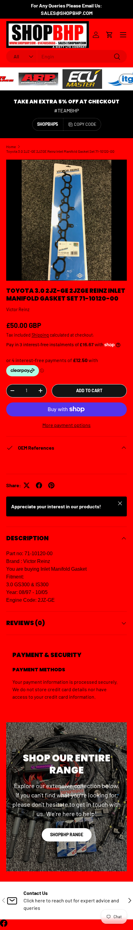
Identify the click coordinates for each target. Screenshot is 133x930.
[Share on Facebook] (39, 485)
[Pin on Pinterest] (51, 485)
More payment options (66, 425)
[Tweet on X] (26, 485)
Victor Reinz (17, 309)
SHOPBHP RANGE (66, 834)
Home (11, 146)
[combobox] (66, 56)
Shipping (40, 335)
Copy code (85, 124)
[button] (109, 35)
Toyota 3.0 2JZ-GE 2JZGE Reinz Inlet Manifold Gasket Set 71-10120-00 (60, 151)
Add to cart (89, 390)
